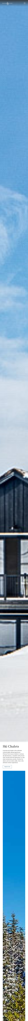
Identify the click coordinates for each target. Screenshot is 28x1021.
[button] (25, 3)
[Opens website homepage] (7, 3)
